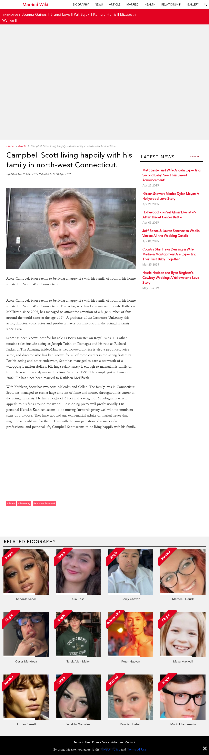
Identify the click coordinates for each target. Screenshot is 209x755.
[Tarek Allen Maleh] (78, 656)
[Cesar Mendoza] (26, 656)
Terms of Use (137, 749)
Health (150, 4)
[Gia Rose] (78, 593)
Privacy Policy (110, 749)
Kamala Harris (104, 14)
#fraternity (24, 503)
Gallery (193, 4)
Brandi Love (60, 14)
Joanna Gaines (34, 14)
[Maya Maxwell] (183, 656)
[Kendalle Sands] (26, 593)
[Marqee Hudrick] (183, 593)
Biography (81, 4)
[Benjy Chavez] (130, 593)
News (99, 4)
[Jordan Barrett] (26, 719)
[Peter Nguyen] (130, 656)
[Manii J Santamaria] (183, 719)
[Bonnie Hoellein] (130, 719)
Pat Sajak (81, 14)
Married (133, 4)
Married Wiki (35, 4)
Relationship (171, 4)
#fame (11, 503)
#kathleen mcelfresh (44, 503)
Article (114, 4)
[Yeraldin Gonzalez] (78, 719)
